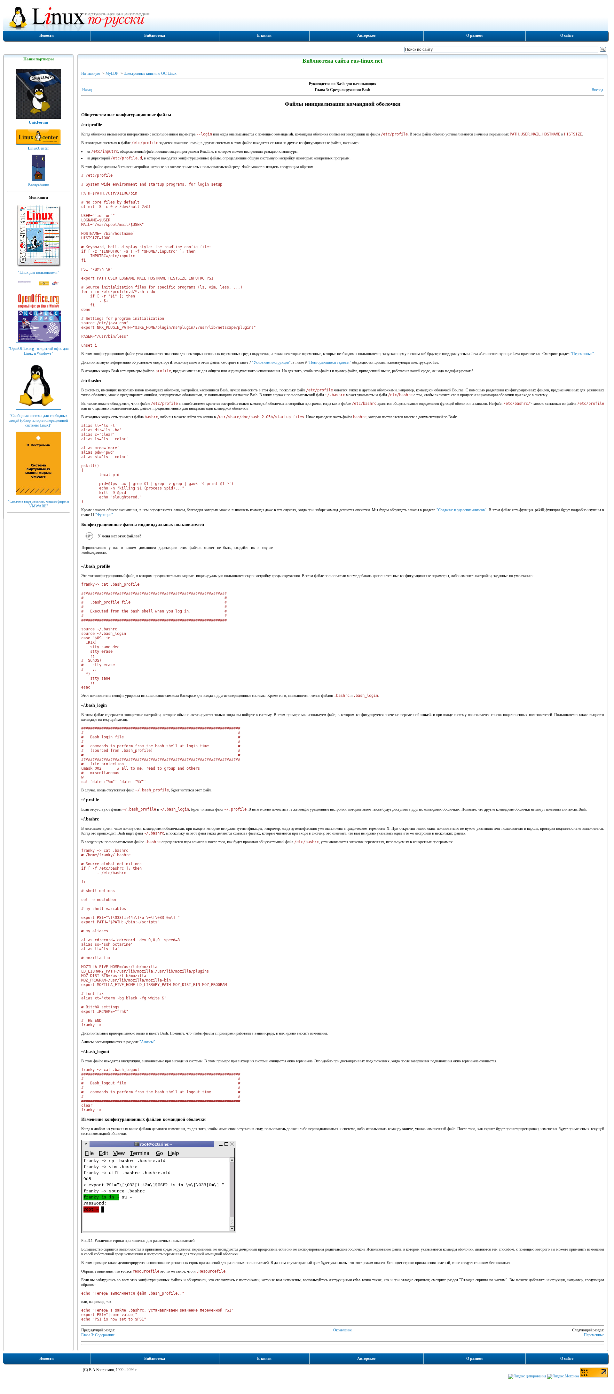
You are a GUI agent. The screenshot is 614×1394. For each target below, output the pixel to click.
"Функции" (104, 514)
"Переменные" (582, 353)
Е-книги (264, 35)
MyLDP (112, 73)
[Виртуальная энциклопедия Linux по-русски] (305, 17)
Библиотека (154, 35)
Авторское (366, 35)
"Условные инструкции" (271, 362)
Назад (87, 90)
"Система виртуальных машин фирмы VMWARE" (38, 503)
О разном (474, 35)
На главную (90, 73)
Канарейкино (38, 184)
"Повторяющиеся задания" (329, 362)
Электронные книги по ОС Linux (150, 73)
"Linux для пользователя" (38, 272)
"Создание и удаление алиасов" (462, 510)
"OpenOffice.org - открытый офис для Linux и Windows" (38, 351)
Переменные (594, 1335)
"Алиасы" (147, 1042)
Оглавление (342, 1330)
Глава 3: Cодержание (97, 1335)
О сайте (566, 35)
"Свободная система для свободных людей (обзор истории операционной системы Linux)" (38, 420)
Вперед (597, 90)
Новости (46, 35)
